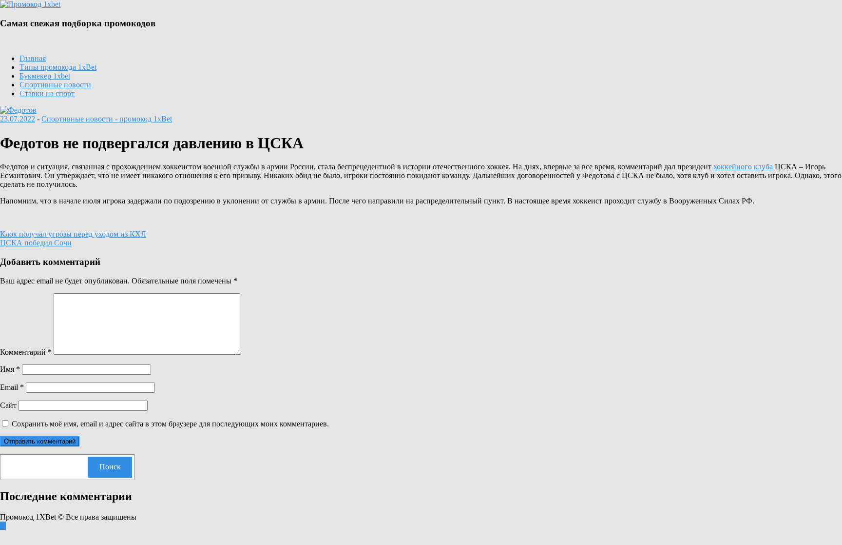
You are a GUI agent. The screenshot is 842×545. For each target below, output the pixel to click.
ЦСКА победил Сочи (36, 243)
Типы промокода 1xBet (57, 67)
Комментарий (26, 352)
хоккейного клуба (743, 166)
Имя (10, 369)
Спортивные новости (55, 85)
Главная (32, 58)
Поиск (110, 467)
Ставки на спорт (47, 93)
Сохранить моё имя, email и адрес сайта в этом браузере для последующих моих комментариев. (170, 424)
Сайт (8, 405)
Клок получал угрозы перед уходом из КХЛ (73, 234)
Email (12, 387)
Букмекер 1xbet (44, 76)
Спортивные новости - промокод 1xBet (106, 119)
